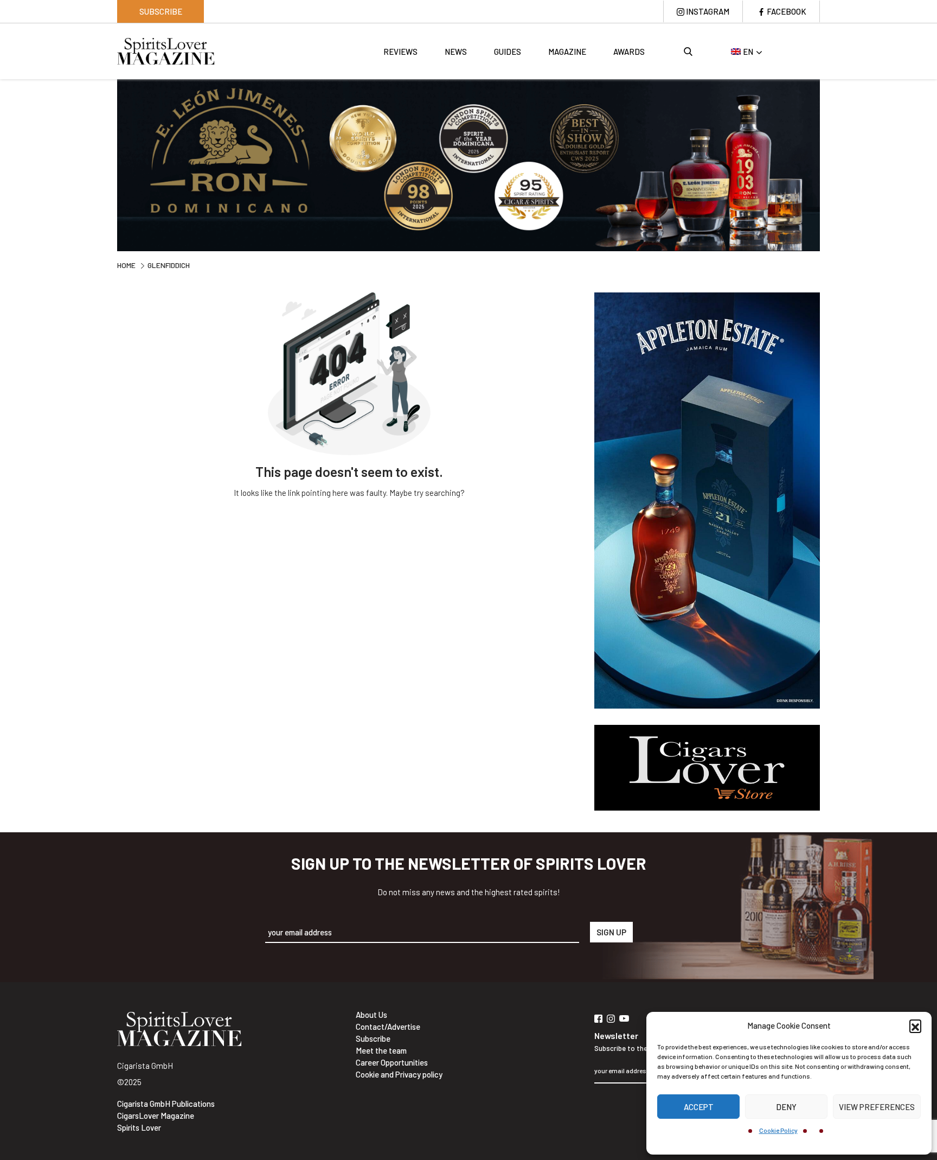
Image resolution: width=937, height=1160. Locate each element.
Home (126, 265)
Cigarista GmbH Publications (166, 1103)
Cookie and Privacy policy (399, 1074)
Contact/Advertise (388, 1026)
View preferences (877, 1107)
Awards (629, 51)
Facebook (786, 11)
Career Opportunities (392, 1062)
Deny (786, 1107)
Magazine (567, 51)
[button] (915, 1025)
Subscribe (160, 11)
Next (828, 163)
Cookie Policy (778, 1130)
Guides (507, 51)
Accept (699, 1107)
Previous (109, 163)
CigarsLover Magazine (155, 1115)
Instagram (707, 11)
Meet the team (381, 1050)
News (456, 51)
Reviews (400, 51)
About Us (371, 1014)
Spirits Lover (139, 1127)
